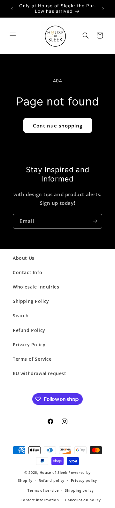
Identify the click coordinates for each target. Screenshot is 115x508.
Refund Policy (29, 330)
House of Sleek (53, 472)
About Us (23, 258)
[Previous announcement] (12, 9)
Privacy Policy (29, 345)
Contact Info (27, 272)
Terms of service (42, 490)
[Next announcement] (103, 9)
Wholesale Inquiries (36, 287)
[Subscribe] (95, 221)
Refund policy (52, 480)
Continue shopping (57, 125)
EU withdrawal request (39, 373)
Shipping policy (79, 490)
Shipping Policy (31, 301)
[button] (13, 35)
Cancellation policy (83, 499)
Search (21, 315)
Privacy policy (84, 480)
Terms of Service (32, 359)
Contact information (39, 499)
